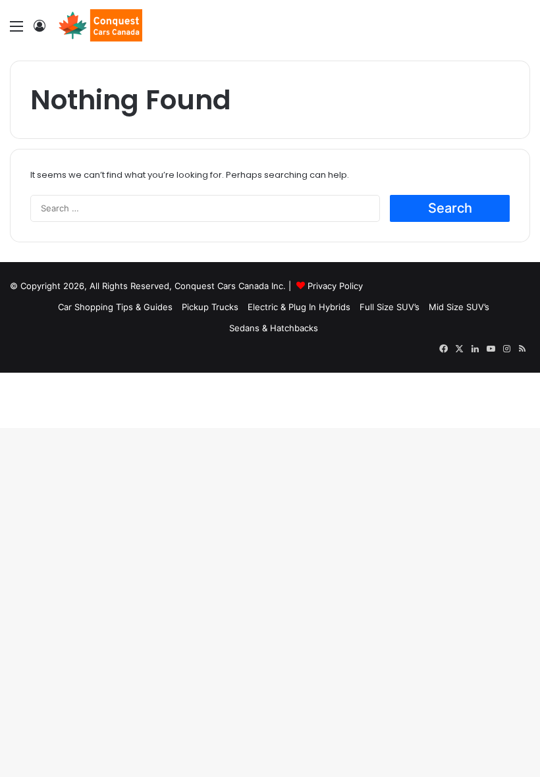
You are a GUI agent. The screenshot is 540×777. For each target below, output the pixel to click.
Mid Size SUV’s (459, 307)
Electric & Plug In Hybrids (299, 307)
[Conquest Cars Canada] (99, 25)
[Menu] (16, 30)
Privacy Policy (335, 286)
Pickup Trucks (210, 307)
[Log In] (39, 30)
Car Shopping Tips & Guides (115, 307)
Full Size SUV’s (389, 307)
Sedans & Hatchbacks (273, 328)
